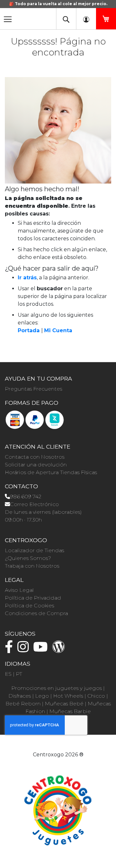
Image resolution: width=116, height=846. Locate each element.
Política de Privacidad (33, 598)
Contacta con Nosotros (34, 457)
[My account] (86, 18)
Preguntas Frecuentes (33, 389)
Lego (42, 696)
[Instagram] (24, 650)
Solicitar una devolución (36, 465)
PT (19, 674)
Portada (29, 330)
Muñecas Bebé (64, 704)
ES (8, 674)
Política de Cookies (29, 605)
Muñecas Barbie (70, 711)
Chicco (96, 696)
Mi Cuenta (58, 330)
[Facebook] (10, 650)
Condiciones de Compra (36, 613)
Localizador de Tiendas (34, 550)
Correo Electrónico (34, 504)
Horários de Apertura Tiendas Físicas (51, 472)
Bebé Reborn (23, 704)
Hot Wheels (68, 696)
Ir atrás (27, 277)
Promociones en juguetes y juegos (56, 688)
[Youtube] (42, 650)
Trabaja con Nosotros (32, 566)
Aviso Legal (19, 590)
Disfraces (19, 696)
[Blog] (60, 650)
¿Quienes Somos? (28, 558)
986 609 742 (25, 496)
